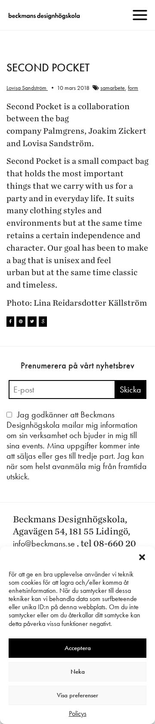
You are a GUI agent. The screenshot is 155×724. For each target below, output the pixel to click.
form (133, 88)
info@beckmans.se (44, 543)
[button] (142, 557)
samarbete (112, 88)
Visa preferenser (77, 695)
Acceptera (78, 648)
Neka (78, 671)
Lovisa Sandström (27, 88)
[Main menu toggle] (140, 15)
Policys (78, 713)
